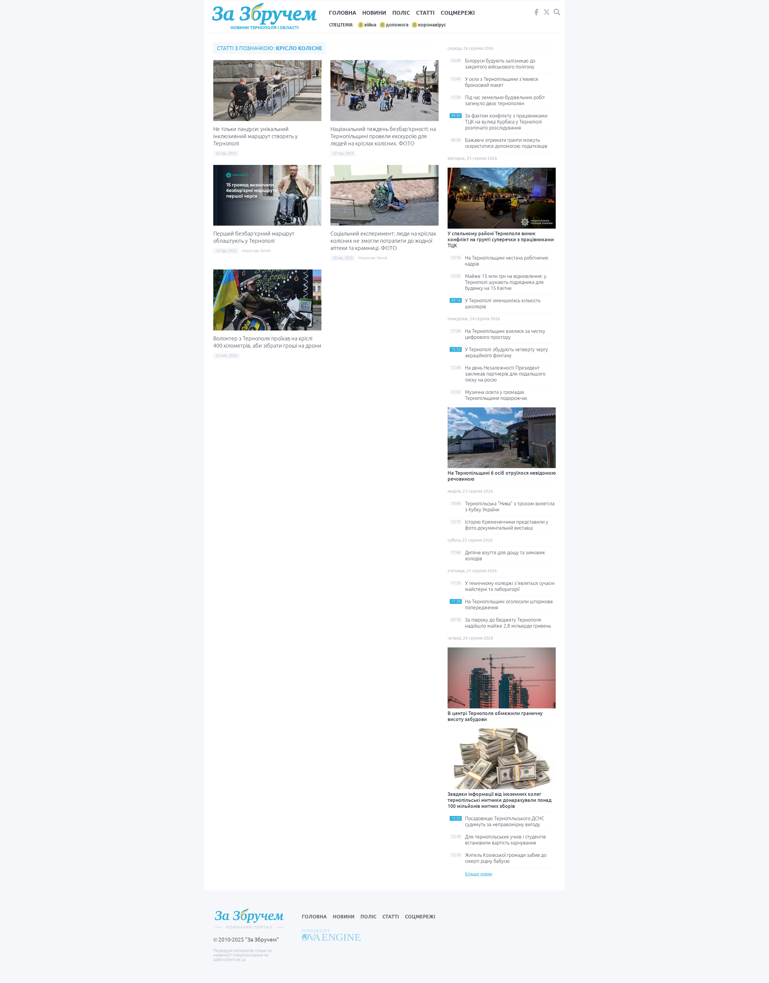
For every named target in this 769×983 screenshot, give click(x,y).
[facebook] (536, 13)
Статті (425, 13)
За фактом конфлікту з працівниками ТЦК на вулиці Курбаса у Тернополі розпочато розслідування (506, 121)
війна (370, 25)
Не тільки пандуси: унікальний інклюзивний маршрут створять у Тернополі (255, 136)
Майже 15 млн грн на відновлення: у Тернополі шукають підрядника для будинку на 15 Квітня (505, 282)
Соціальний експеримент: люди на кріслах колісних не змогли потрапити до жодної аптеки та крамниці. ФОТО (383, 240)
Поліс (401, 13)
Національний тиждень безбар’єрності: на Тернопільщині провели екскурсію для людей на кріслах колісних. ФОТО (383, 136)
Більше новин (478, 874)
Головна (342, 13)
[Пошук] (557, 12)
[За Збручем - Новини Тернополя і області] (264, 14)
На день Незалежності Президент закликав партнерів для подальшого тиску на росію (505, 373)
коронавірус (432, 25)
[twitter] (546, 13)
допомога (397, 25)
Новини (374, 13)
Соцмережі (458, 13)
